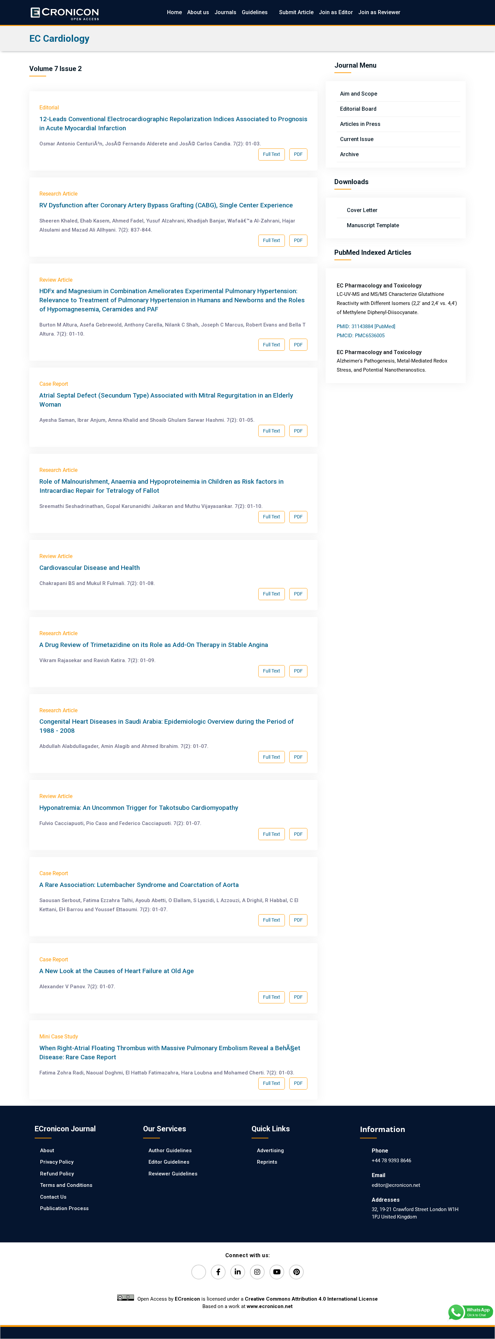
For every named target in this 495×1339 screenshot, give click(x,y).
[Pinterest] (296, 1272)
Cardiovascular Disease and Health (89, 568)
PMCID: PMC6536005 (361, 336)
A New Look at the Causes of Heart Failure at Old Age (116, 971)
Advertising (270, 1150)
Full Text (271, 154)
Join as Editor (336, 12)
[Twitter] (198, 1272)
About (47, 1150)
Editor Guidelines (168, 1162)
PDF (298, 154)
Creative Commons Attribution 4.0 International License (311, 1299)
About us (198, 12)
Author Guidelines (170, 1150)
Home (174, 12)
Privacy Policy (56, 1162)
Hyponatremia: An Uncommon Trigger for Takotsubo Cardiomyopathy (138, 808)
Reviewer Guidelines (172, 1174)
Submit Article (296, 12)
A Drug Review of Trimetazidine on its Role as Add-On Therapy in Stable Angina (153, 645)
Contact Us (53, 1197)
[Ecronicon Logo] (64, 12)
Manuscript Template (372, 225)
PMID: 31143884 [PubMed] (366, 326)
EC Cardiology (59, 38)
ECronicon (187, 1299)
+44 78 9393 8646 (391, 1161)
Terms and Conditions (66, 1185)
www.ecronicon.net (270, 1306)
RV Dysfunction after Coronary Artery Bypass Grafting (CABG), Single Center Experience (166, 205)
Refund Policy (57, 1174)
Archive (349, 154)
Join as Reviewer (379, 12)
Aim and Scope (358, 94)
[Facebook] (218, 1272)
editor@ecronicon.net (396, 1185)
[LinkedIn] (237, 1272)
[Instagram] (257, 1272)
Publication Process (64, 1208)
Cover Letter (361, 210)
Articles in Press (360, 124)
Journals (225, 12)
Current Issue (356, 139)
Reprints (267, 1162)
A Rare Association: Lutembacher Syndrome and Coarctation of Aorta (139, 885)
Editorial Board (358, 109)
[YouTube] (276, 1272)
